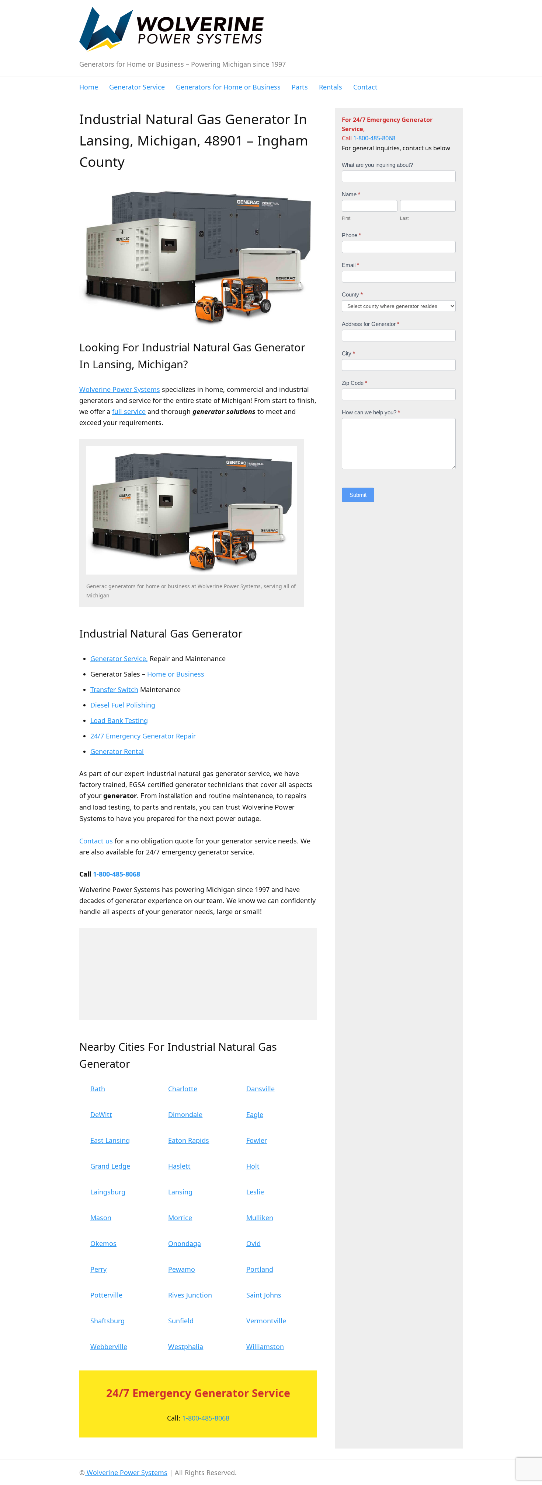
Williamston (265, 1346)
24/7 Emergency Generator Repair (143, 735)
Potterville (106, 1295)
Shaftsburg (107, 1320)
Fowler (256, 1140)
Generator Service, (119, 658)
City (348, 353)
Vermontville (266, 1320)
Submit (358, 495)
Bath (97, 1088)
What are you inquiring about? (377, 165)
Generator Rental (117, 751)
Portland (259, 1269)
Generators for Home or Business (228, 86)
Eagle (254, 1114)
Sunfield (181, 1320)
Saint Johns (263, 1295)
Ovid (253, 1243)
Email (350, 265)
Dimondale (185, 1114)
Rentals (330, 86)
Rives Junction (190, 1295)
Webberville (108, 1346)
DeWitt (101, 1114)
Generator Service (137, 86)
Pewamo (181, 1269)
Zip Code (354, 383)
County (352, 294)
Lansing (180, 1191)
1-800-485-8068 (116, 874)
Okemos (103, 1243)
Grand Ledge (110, 1166)
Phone (351, 235)
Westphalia (185, 1346)
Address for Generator (370, 324)
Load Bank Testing (119, 720)
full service (129, 411)
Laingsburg (107, 1191)
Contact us (96, 840)
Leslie (255, 1191)
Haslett (179, 1166)
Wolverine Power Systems (119, 389)
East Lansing (110, 1140)
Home (88, 86)
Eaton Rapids (188, 1140)
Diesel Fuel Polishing (122, 705)
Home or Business (175, 674)
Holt (253, 1166)
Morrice (180, 1217)
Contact (365, 86)
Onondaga (184, 1243)
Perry (98, 1269)
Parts (300, 86)
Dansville (260, 1088)
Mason (100, 1217)
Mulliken (259, 1217)
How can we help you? (371, 412)
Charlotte (182, 1088)
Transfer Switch (114, 689)
